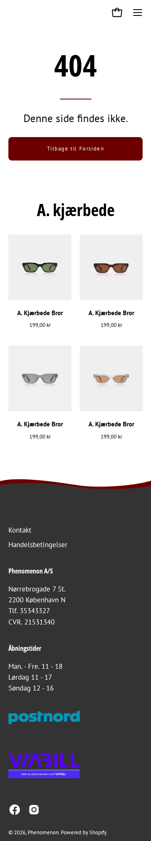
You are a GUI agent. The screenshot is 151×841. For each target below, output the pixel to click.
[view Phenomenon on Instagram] (34, 809)
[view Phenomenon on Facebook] (14, 809)
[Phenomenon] (14, 12)
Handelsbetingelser (38, 544)
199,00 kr (40, 325)
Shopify (97, 832)
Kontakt (19, 530)
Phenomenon (43, 832)
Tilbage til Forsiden (75, 148)
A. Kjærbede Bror (40, 313)
